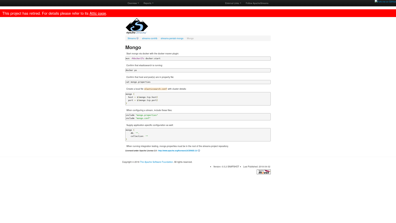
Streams (132, 38)
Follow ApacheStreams (257, 3)
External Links (232, 3)
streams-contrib (149, 38)
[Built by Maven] (264, 172)
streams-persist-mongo (172, 38)
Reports (148, 3)
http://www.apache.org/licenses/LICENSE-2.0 (177, 150)
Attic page (98, 13)
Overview (132, 3)
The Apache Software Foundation (156, 161)
